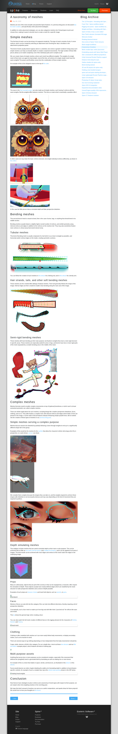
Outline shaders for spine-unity (91, 62)
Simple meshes (21, 37)
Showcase (34, 10)
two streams (64, 644)
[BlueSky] (106, 4)
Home (28, 4)
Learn (51, 10)
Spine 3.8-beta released (89, 93)
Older (14, 698)
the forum (38, 690)
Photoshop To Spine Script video (92, 80)
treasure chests (32, 592)
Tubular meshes (19, 232)
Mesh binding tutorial (88, 65)
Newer (73, 698)
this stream (42, 275)
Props (13, 582)
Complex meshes (22, 402)
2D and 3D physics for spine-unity (92, 67)
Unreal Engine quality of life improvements (95, 90)
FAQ (57, 10)
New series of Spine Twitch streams (93, 42)
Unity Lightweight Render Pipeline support (95, 75)
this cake (46, 63)
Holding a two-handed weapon (91, 70)
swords (59, 592)
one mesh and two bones (33, 550)
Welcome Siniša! (87, 37)
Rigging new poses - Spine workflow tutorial (95, 26)
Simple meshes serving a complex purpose (34, 422)
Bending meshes (22, 214)
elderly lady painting (54, 670)
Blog (16, 717)
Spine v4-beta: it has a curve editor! (92, 32)
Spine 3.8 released (87, 77)
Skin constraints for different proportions (94, 54)
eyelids (40, 431)
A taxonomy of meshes (26, 17)
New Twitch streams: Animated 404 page (94, 34)
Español (97, 4)
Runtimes (43, 10)
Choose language (22, 728)
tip (14, 615)
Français (102, 4)
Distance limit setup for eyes (90, 60)
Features (25, 10)
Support (49, 4)
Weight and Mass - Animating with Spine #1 (95, 29)
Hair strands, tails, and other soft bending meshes (38, 280)
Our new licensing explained (90, 82)
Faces (13, 601)
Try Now (93, 10)
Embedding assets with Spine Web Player (95, 52)
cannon (30, 433)
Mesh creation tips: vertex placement (93, 49)
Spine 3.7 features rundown (90, 95)
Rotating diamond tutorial (89, 39)
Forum (41, 4)
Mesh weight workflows (89, 44)
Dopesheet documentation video (92, 88)
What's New (81, 10)
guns (64, 592)
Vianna (20, 622)
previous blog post (45, 417)
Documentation (39, 719)
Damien (12, 622)
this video (13, 161)
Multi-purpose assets (22, 653)
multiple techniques (50, 550)
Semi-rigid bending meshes (25, 337)
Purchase (105, 10)
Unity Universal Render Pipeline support (94, 57)
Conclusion (18, 678)
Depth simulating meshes (24, 545)
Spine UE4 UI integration (89, 85)
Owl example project (26, 90)
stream (68, 663)
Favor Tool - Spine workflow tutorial (92, 24)
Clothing (15, 632)
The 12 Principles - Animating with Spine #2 (95, 21)
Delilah (74, 620)
